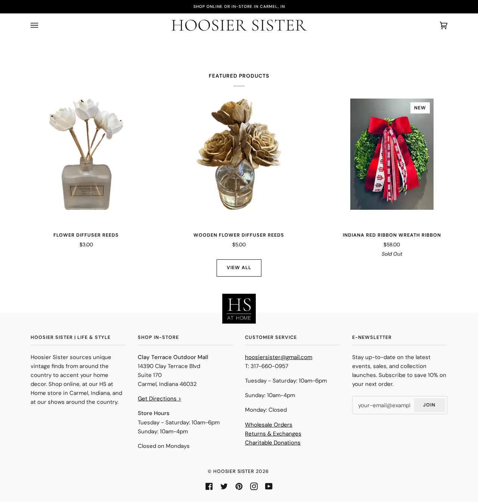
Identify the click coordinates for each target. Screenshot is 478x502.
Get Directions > (159, 398)
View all (239, 268)
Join (429, 405)
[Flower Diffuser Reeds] (86, 154)
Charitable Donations (273, 442)
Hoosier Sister (233, 471)
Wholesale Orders (268, 424)
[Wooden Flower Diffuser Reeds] (239, 154)
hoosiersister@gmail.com (278, 357)
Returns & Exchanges (273, 433)
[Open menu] (42, 25)
